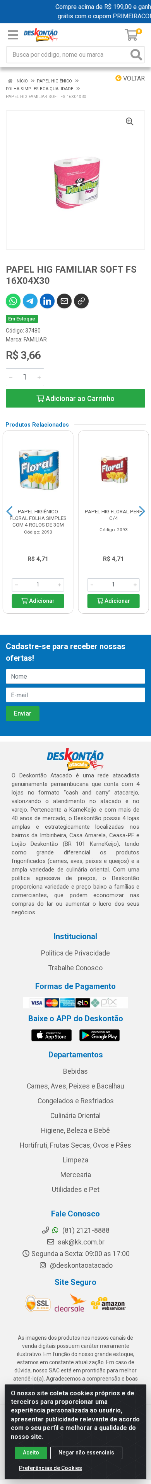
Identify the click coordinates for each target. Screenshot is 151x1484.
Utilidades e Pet (76, 1190)
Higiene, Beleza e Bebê (75, 1130)
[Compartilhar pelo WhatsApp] (13, 301)
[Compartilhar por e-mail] (64, 301)
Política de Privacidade (75, 953)
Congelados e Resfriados (76, 1101)
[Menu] (13, 35)
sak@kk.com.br (80, 1242)
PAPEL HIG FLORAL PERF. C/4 (113, 514)
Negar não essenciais (86, 1452)
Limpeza (75, 1160)
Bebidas (75, 1071)
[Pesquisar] (136, 55)
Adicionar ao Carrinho (79, 398)
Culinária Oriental (75, 1116)
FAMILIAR (35, 339)
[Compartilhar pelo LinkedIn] (47, 301)
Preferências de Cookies (50, 1468)
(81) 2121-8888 (85, 1230)
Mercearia (75, 1175)
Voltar (133, 78)
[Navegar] (9, 511)
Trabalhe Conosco (75, 968)
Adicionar (41, 601)
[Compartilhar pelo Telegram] (30, 301)
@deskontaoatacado (80, 1265)
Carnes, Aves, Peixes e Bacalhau (75, 1086)
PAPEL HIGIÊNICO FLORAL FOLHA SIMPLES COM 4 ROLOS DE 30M (38, 518)
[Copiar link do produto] (81, 301)
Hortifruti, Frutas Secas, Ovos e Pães (75, 1145)
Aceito (31, 1452)
